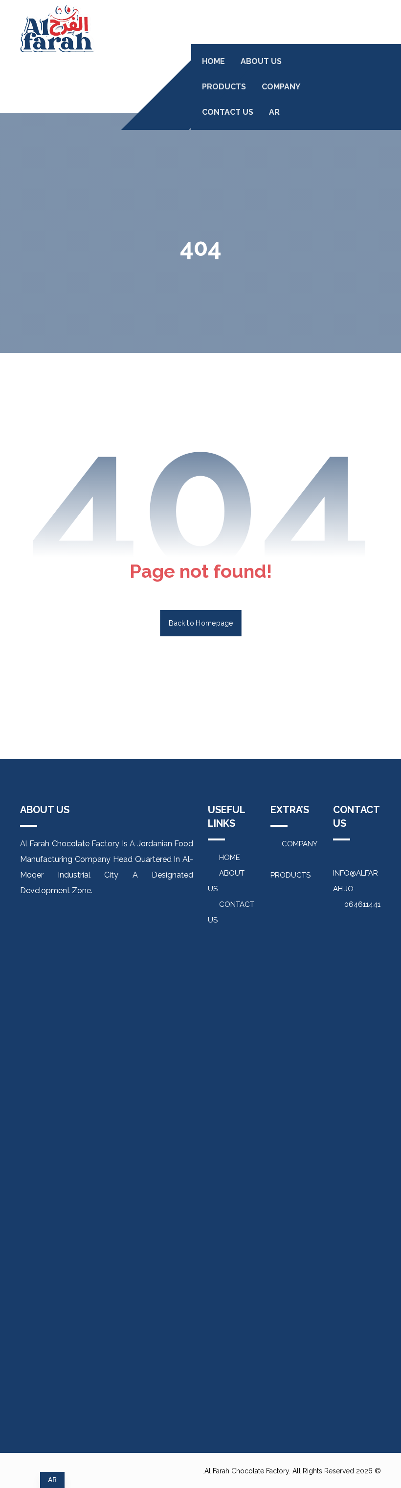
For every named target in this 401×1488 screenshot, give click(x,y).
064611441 (362, 904)
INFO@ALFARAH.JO (355, 881)
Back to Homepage (201, 623)
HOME (229, 857)
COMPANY (299, 843)
